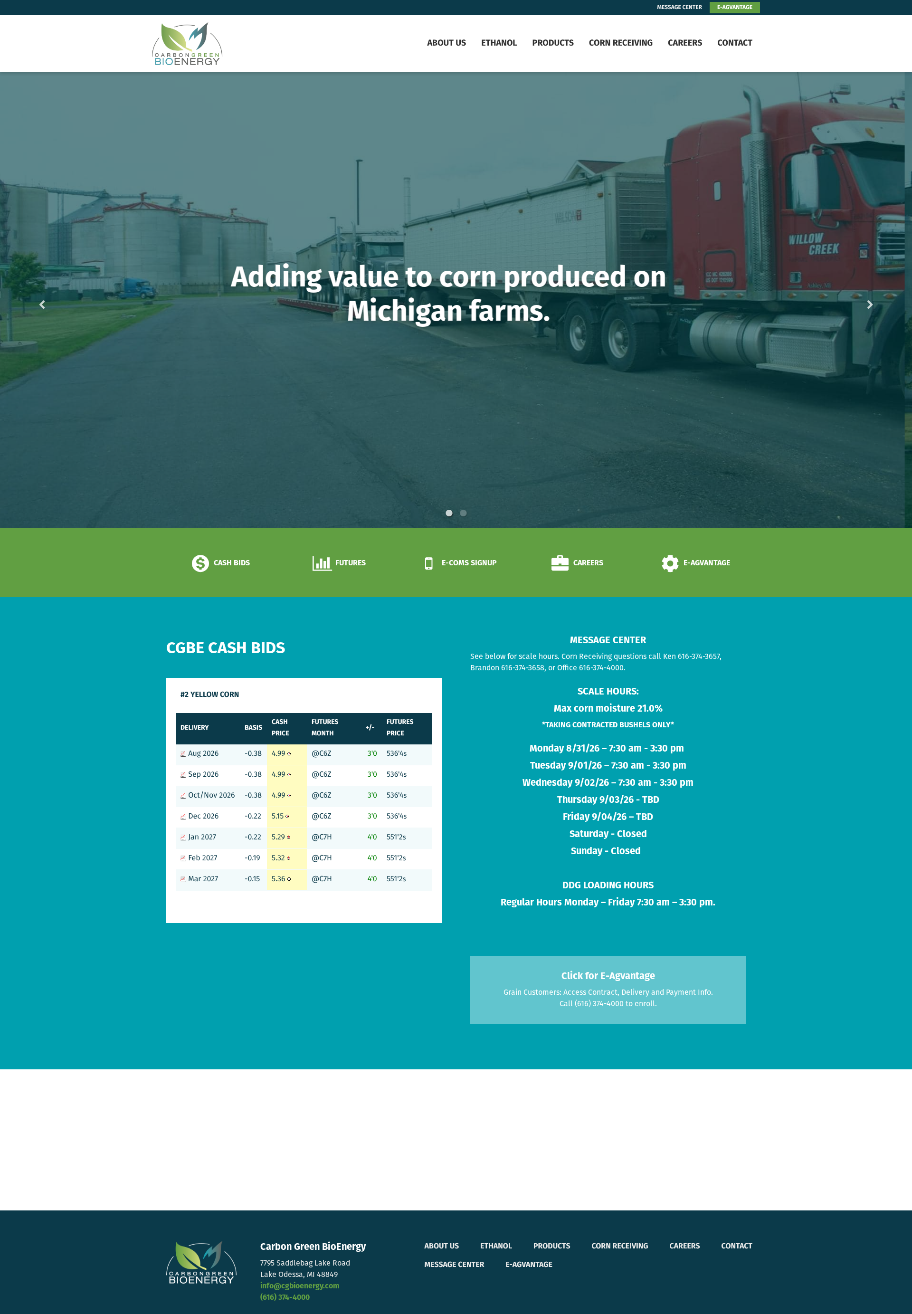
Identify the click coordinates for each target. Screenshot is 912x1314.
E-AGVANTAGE (734, 7)
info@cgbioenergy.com (299, 1286)
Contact (734, 43)
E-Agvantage (528, 1265)
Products (553, 43)
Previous (57, 300)
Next (855, 300)
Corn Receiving (621, 43)
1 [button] (449, 513)
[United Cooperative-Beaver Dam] (211, 43)
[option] (456, 300)
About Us (446, 43)
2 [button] (463, 513)
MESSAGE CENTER (679, 7)
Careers (685, 43)
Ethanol (499, 43)
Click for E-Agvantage (608, 976)
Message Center (454, 1265)
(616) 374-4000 (285, 1298)
